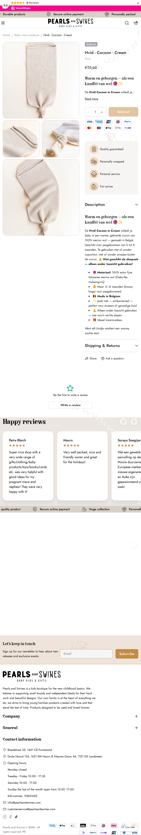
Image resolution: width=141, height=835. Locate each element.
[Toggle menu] (4, 23)
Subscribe (127, 653)
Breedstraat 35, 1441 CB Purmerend (30, 750)
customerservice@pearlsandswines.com (31, 809)
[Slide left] (123, 421)
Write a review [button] (71, 405)
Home (6, 35)
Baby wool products (27, 35)
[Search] (127, 23)
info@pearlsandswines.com (24, 802)
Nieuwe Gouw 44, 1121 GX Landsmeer (78, 756)
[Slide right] (134, 421)
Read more (91, 99)
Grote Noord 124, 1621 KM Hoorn (29, 756)
